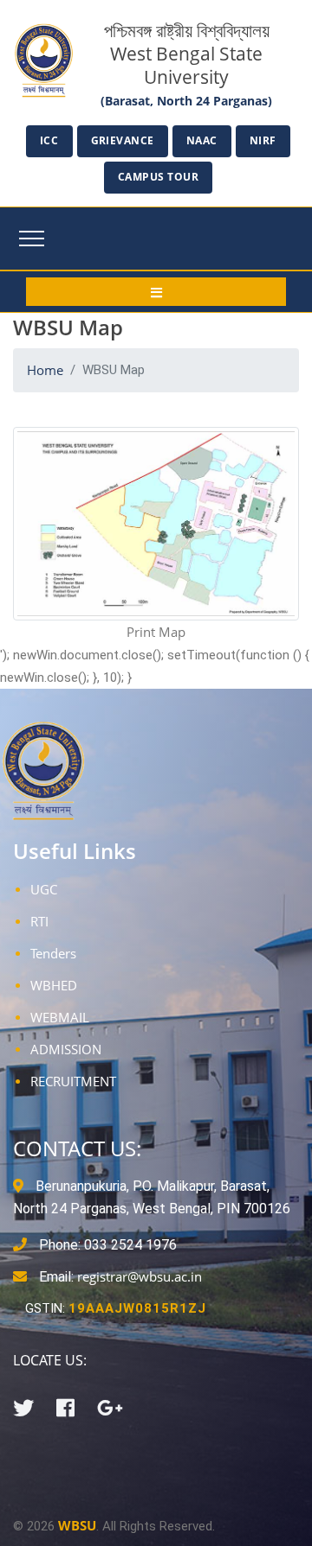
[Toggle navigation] (31, 238)
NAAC (202, 140)
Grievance (123, 140)
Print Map (156, 631)
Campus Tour (158, 176)
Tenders (53, 953)
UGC (43, 889)
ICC (49, 140)
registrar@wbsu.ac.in (139, 1276)
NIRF (263, 140)
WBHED (53, 985)
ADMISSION (65, 1049)
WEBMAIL (59, 1017)
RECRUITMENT (73, 1081)
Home (45, 370)
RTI (39, 921)
